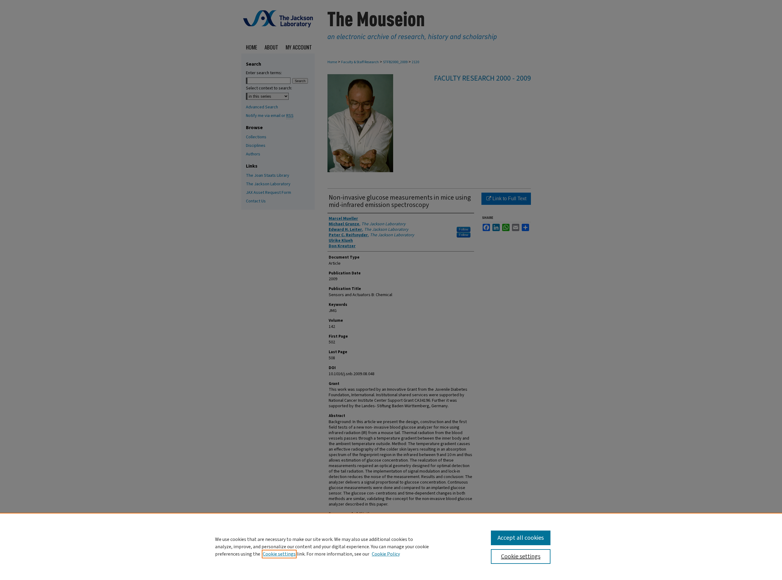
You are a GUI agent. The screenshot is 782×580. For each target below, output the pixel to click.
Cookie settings (279, 554)
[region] (391, 546)
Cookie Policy (386, 554)
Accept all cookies (521, 538)
